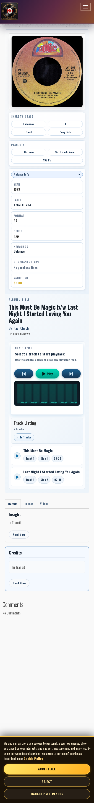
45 (16, 220)
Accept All (47, 769)
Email (29, 132)
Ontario (29, 152)
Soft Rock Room (65, 152)
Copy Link (65, 132)
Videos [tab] (44, 503)
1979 (17, 189)
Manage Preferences (47, 794)
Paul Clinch (21, 328)
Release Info (47, 174)
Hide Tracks (24, 437)
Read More (19, 534)
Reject (47, 781)
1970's (47, 160)
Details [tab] (12, 504)
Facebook (28, 124)
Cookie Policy (33, 758)
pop (16, 236)
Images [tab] (28, 503)
